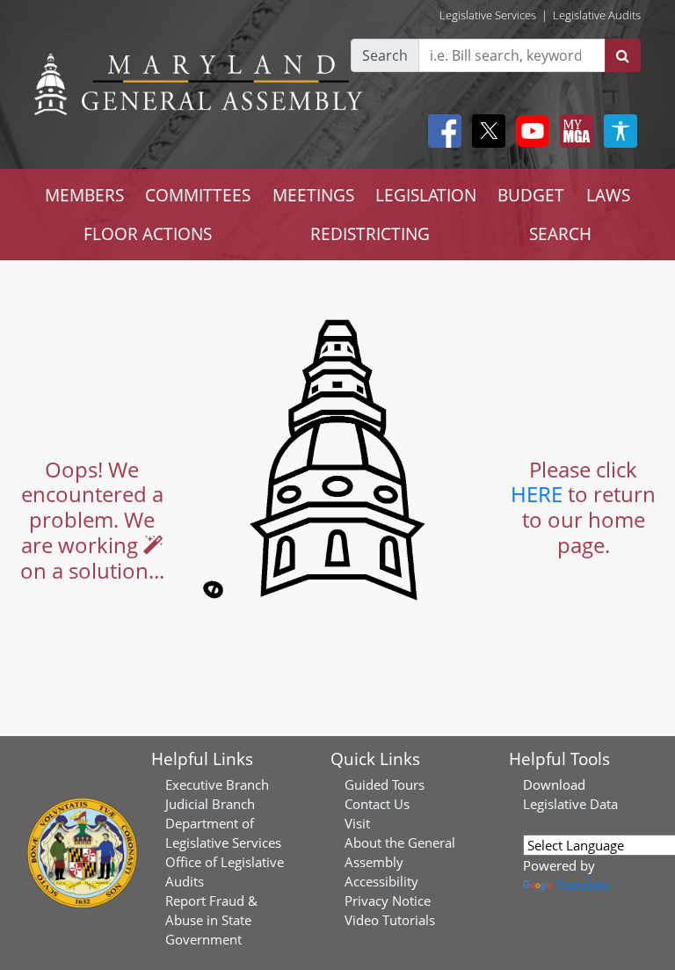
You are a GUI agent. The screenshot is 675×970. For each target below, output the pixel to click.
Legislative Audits (597, 15)
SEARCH (560, 233)
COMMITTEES (197, 195)
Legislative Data (570, 804)
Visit (357, 823)
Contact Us (377, 804)
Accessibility (381, 881)
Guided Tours (385, 784)
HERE (536, 493)
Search (385, 55)
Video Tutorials (390, 920)
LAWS (608, 195)
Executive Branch (217, 784)
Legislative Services (487, 15)
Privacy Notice (388, 900)
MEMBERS (84, 195)
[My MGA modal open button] (573, 131)
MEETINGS (313, 195)
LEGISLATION (425, 195)
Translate (582, 884)
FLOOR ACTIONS (147, 233)
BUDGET (530, 195)
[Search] (623, 55)
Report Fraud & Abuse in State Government (211, 920)
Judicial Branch (210, 804)
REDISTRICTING (370, 233)
